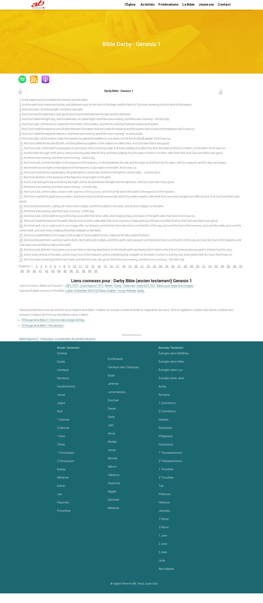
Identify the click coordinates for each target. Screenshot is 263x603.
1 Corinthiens (167, 403)
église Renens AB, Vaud (128, 583)
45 (65, 271)
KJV (96, 290)
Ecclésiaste (115, 359)
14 (21, 162)
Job (59, 494)
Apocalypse (166, 568)
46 (71, 271)
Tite (161, 486)
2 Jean (163, 544)
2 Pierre (164, 527)
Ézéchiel (113, 400)
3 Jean (163, 552)
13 (21, 157)
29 (21, 249)
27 (21, 235)
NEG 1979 (72, 285)
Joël (110, 425)
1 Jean (163, 535)
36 (234, 266)
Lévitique (63, 370)
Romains (164, 394)
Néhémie (63, 477)
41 (40, 271)
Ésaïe (111, 375)
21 (21, 196)
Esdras (61, 469)
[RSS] (36, 79)
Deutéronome (66, 386)
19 (21, 186)
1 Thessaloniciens (170, 452)
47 (77, 271)
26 (21, 225)
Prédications (168, 4)
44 (58, 271)
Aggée (112, 491)
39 (28, 271)
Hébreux (164, 502)
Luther (69, 290)
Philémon (165, 494)
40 (34, 271)
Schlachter (80, 290)
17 (21, 177)
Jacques (164, 510)
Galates (163, 419)
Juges (61, 403)
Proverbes (63, 510)
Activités (148, 4)
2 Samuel (63, 428)
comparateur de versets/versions (75, 338)
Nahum (112, 466)
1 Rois (61, 436)
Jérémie (113, 383)
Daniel (112, 408)
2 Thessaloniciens (170, 461)
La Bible (188, 4)
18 (21, 182)
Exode (61, 361)
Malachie (113, 508)
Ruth (60, 411)
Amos (111, 433)
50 (95, 271)
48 (83, 271)
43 (52, 271)
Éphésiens (165, 428)
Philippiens (166, 436)
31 (21, 259)
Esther (61, 486)
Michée (112, 458)
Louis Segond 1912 (91, 285)
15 (21, 167)
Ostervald (129, 285)
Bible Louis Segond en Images (175, 285)
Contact (224, 4)
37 (240, 266)
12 (21, 153)
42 (46, 271)
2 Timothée (166, 477)
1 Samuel (63, 419)
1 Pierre (164, 519)
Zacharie (113, 499)
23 (21, 211)
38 (21, 271)
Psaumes (63, 502)
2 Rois (61, 444)
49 (89, 271)
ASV (90, 290)
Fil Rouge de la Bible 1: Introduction (43, 325)
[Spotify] (24, 79)
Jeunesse (206, 4)
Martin (109, 285)
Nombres (63, 378)
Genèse (62, 353)
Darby (118, 285)
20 (21, 191)
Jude (162, 560)
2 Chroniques (65, 461)
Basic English (108, 290)
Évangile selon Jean (171, 378)
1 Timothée (166, 469)
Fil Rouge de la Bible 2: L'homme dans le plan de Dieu (53, 320)
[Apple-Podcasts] (47, 79)
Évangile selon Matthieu (174, 353)
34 (222, 266)
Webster (131, 290)
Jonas (112, 450)
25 (21, 220)
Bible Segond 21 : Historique (36, 338)
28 (21, 240)
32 (209, 266)
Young (121, 290)
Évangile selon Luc (171, 370)
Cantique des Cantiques (123, 367)
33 (216, 266)
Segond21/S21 (146, 285)
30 (21, 254)
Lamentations (117, 392)
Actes (162, 386)
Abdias (112, 441)
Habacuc (114, 475)
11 (21, 148)
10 (21, 143)
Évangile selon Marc (171, 361)
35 (228, 266)
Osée (111, 417)
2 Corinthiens (167, 411)
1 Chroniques (65, 452)
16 (21, 172)
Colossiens (166, 444)
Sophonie (114, 483)
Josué (61, 394)
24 (21, 216)
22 (21, 206)
